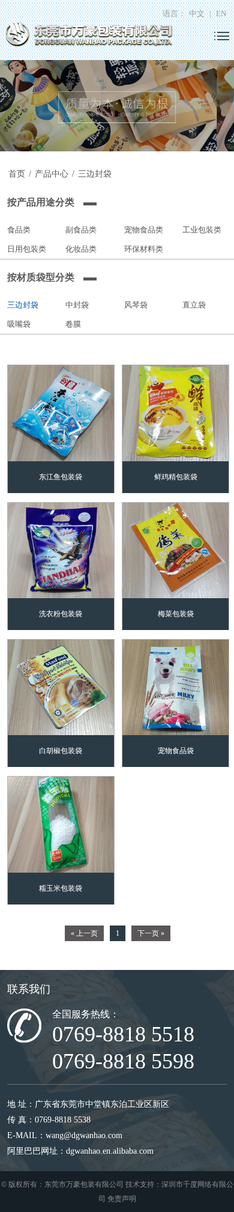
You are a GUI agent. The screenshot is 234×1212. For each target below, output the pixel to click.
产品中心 (51, 173)
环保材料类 (143, 248)
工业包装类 (201, 229)
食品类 (19, 229)
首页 (16, 173)
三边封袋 (95, 173)
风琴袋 (136, 304)
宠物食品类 (143, 229)
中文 (197, 14)
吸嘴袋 (19, 324)
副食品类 (81, 229)
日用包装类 (26, 248)
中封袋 (77, 304)
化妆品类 (81, 248)
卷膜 (73, 324)
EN (221, 14)
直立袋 (194, 304)
